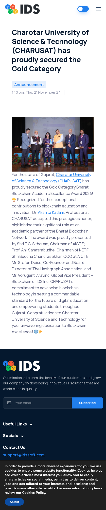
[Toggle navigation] (98, 9)
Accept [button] (14, 502)
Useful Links (15, 424)
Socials (10, 435)
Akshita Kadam (51, 212)
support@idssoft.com (24, 455)
